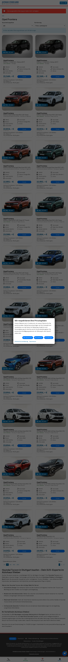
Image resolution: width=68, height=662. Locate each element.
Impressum (32, 341)
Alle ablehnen (38, 337)
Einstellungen (48, 337)
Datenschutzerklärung (21, 341)
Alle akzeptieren (27, 337)
